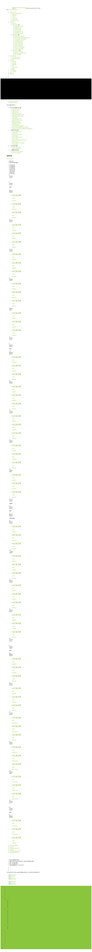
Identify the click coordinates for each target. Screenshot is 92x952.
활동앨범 (14, 64)
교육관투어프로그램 (19, 36)
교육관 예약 (13, 55)
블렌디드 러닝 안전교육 (20, 53)
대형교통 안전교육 (16, 113)
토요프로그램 (14, 145)
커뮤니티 (12, 60)
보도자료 (14, 63)
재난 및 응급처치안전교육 (18, 114)
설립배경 (14, 14)
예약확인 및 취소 (16, 58)
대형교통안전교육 (19, 31)
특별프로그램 (15, 34)
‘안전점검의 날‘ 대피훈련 (21, 38)
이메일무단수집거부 (14, 848)
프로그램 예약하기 (16, 57)
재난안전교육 (18, 30)
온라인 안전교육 (18, 51)
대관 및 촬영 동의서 (14, 852)
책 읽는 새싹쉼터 (19, 44)
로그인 (11, 72)
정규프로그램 (15, 24)
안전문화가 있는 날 (19, 40)
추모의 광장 (15, 19)
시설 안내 (14, 17)
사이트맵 (11, 849)
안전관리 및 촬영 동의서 (15, 851)
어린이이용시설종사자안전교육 (22, 37)
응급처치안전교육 (19, 33)
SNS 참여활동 (18, 54)
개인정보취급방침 (13, 845)
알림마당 (14, 61)
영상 (13, 65)
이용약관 (11, 846)
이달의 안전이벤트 (19, 48)
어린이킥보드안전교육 (17, 151)
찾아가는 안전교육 (16, 152)
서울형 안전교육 (15, 150)
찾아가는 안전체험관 (20, 47)
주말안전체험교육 (19, 46)
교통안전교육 (18, 29)
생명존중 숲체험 (18, 41)
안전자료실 (12, 69)
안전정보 (14, 71)
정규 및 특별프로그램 (16, 107)
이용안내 (12, 22)
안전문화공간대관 (19, 43)
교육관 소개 (13, 12)
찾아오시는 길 (15, 20)
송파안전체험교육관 (17, 13)
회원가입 (12, 74)
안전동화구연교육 (19, 26)
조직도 (13, 16)
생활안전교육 (18, 27)
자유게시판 (14, 67)
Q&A (13, 68)
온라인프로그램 (16, 50)
